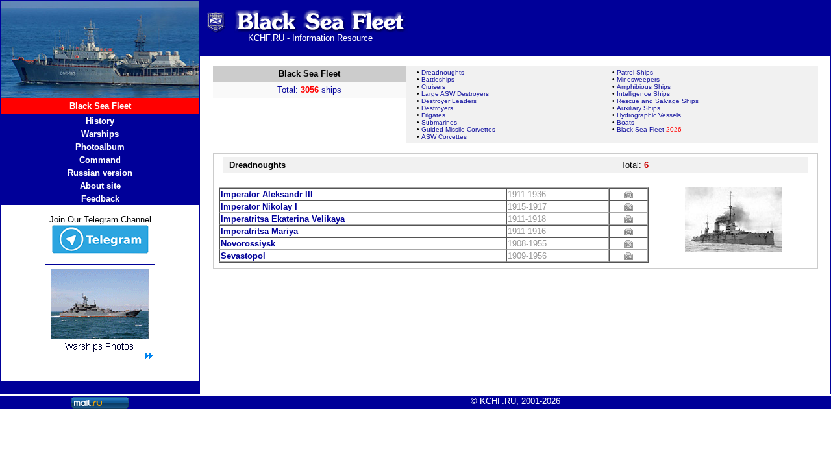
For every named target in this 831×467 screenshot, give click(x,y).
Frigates (433, 115)
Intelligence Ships (643, 93)
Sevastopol (243, 256)
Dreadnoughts (442, 72)
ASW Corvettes (444, 136)
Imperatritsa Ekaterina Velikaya (283, 219)
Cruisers (433, 86)
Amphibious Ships (644, 86)
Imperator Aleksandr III (267, 194)
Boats (625, 122)
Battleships (437, 79)
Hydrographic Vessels (649, 115)
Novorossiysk (248, 243)
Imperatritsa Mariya (259, 231)
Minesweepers (638, 79)
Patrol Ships (635, 72)
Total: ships (309, 90)
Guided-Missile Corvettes (458, 129)
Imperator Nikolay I (259, 206)
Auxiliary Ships (638, 108)
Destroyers (437, 108)
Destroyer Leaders (449, 100)
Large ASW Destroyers (455, 93)
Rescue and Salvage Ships (658, 100)
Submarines (439, 122)
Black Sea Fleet (649, 129)
